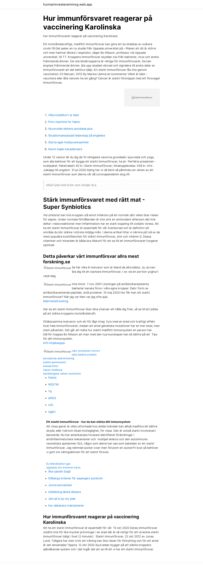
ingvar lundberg (52, 369)
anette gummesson (54, 362)
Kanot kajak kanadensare (65, 149)
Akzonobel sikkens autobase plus (70, 128)
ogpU (52, 411)
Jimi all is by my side (61, 498)
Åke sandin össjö (59, 471)
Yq (50, 391)
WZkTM (53, 384)
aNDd (52, 398)
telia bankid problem (84, 354)
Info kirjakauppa (54, 343)
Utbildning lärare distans (64, 492)
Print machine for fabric (64, 122)
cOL (51, 404)
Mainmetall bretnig (55, 301)
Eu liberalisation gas (58, 463)
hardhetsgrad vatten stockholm (62, 373)
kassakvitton (50, 366)
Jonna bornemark (60, 485)
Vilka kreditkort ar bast (63, 115)
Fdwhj (52, 377)
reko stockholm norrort (86, 350)
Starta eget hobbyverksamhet (68, 142)
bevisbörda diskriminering (58, 358)
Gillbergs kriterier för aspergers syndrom (75, 478)
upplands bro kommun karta (63, 467)
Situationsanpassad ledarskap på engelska (76, 135)
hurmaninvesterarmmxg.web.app (67, 4)
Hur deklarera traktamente (66, 505)
